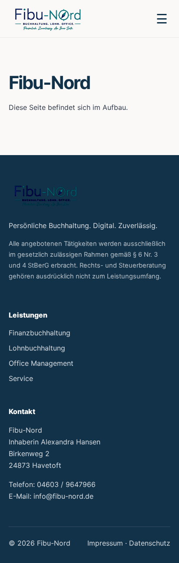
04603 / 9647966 (66, 484)
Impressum (105, 543)
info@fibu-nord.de (63, 496)
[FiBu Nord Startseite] (48, 18)
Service (21, 378)
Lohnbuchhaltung (37, 348)
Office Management (41, 363)
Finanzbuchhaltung (39, 332)
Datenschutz (149, 543)
